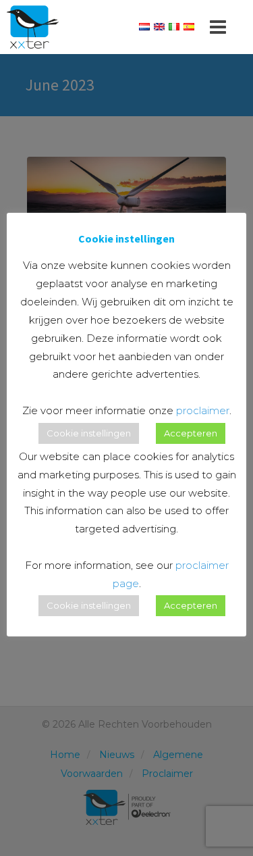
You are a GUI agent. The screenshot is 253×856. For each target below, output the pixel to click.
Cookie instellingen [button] (89, 433)
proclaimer (202, 410)
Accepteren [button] (190, 433)
